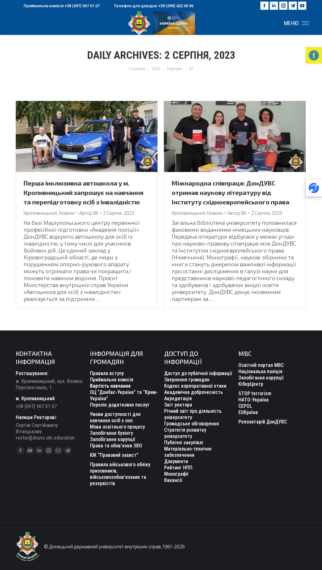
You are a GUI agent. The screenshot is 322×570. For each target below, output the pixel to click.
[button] (314, 55)
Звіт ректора (178, 405)
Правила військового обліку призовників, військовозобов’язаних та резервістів (120, 474)
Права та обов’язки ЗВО (116, 446)
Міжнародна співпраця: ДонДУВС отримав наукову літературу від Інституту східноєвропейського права (230, 192)
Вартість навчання (110, 386)
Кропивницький (40, 213)
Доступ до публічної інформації (198, 373)
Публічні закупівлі (183, 442)
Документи (176, 461)
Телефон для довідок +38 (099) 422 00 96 (153, 5)
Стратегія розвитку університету (185, 433)
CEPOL (245, 406)
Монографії (176, 474)
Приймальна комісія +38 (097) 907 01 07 (62, 5)
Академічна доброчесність (193, 392)
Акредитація (178, 398)
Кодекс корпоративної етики (195, 386)
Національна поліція (260, 371)
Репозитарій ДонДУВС (262, 422)
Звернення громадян (186, 380)
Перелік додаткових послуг (120, 405)
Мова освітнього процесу (117, 427)
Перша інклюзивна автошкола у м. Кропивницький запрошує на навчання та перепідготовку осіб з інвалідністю (83, 192)
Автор (88, 213)
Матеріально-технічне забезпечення (188, 452)
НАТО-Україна (253, 400)
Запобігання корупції (112, 439)
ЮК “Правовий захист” (114, 455)
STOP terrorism (254, 393)
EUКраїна (248, 412)
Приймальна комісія (111, 380)
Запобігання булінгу (111, 433)
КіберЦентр (250, 384)
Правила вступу (107, 373)
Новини (67, 213)
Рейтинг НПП (178, 468)
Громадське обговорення (191, 424)
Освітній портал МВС (261, 365)
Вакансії (173, 480)
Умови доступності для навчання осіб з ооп (115, 417)
